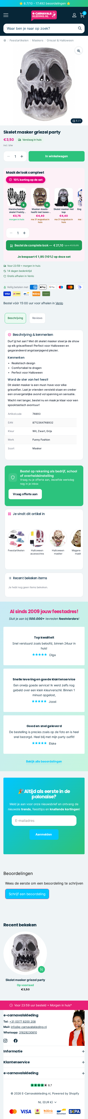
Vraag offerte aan (25, 494)
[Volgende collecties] (11, 559)
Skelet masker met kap (64, 211)
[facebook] (16, 1041)
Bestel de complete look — (47, 245)
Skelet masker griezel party (25, 980)
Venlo (59, 303)
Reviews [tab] (37, 318)
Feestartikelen (19, 40)
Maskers (37, 40)
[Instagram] (5, 1041)
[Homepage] (4, 40)
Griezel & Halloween (60, 40)
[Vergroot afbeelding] (78, 50)
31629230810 (28, 1032)
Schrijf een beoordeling (27, 894)
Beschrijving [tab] (15, 318)
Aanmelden (44, 834)
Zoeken (80, 28)
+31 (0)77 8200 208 (22, 1021)
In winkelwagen (56, 156)
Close (44, 1051)
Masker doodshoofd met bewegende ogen (40, 211)
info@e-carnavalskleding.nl (29, 1027)
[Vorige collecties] (11, 522)
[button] (21, 156)
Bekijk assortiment (5, 15)
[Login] (74, 15)
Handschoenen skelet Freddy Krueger (17, 211)
